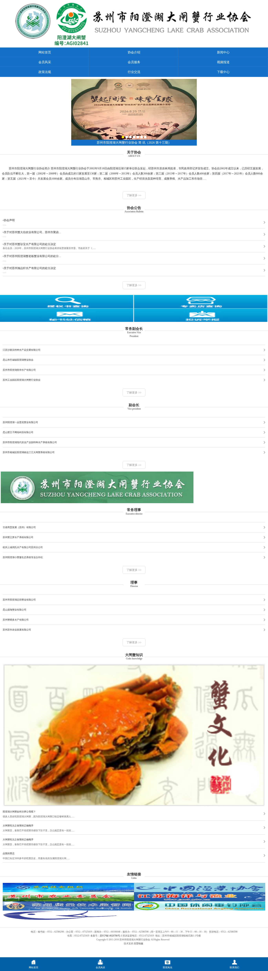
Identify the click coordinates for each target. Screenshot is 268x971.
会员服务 (134, 62)
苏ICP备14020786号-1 (111, 935)
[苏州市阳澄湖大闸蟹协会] (135, 44)
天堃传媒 (138, 943)
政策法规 (44, 72)
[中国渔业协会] (199, 891)
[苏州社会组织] (68, 891)
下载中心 (223, 72)
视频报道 (223, 62)
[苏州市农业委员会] (68, 900)
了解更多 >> (134, 195)
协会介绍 (134, 52)
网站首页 (44, 52)
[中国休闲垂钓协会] (199, 909)
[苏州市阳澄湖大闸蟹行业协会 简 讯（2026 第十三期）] (134, 80)
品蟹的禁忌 (9, 853)
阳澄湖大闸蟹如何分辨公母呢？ (19, 811)
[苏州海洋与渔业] (199, 900)
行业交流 (134, 72)
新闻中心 (223, 52)
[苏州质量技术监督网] (68, 909)
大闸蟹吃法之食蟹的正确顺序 (18, 825)
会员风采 (44, 62)
